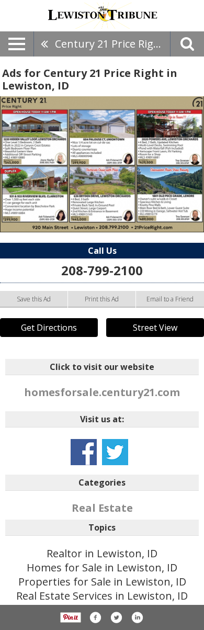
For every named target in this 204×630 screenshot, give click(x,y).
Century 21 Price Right (109, 44)
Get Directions (49, 327)
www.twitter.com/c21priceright (115, 452)
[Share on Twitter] (116, 617)
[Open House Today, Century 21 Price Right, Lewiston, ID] (102, 164)
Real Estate (102, 508)
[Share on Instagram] (137, 617)
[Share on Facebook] (95, 617)
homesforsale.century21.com (102, 392)
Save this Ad (34, 299)
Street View (155, 327)
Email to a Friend (170, 299)
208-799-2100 (102, 270)
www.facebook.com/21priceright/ (84, 452)
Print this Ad (102, 299)
